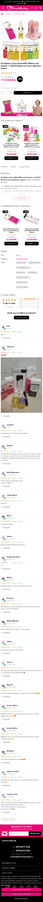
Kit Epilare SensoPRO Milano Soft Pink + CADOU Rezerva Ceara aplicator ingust (32, 145)
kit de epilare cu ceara (24, 267)
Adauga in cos (28, 92)
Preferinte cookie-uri (21, 898)
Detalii (13, 167)
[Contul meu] (36, 8)
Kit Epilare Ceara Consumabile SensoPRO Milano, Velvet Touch (11, 145)
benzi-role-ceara (22, 287)
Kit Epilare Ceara (19, 14)
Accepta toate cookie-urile (21, 889)
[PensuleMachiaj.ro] (18, 8)
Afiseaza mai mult (8, 819)
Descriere (4, 167)
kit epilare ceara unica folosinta (27, 277)
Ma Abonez (35, 833)
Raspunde (6, 338)
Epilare (8, 14)
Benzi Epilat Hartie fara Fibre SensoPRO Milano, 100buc (11, 230)
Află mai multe (5, 885)
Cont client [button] (7, 873)
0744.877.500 (23, 851)
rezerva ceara (21, 262)
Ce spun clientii (24, 167)
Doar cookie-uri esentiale (21, 894)
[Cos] (40, 8)
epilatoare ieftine (34, 262)
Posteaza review (21, 317)
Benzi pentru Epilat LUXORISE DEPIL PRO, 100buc (31, 230)
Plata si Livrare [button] (8, 868)
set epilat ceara (22, 282)
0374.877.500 (23, 847)
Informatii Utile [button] (9, 863)
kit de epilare (32, 272)
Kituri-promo (21, 272)
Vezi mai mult (21, 198)
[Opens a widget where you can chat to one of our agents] (35, 898)
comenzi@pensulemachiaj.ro (21, 857)
